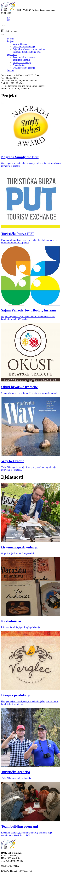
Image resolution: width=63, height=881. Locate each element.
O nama (10, 70)
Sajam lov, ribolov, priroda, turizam (29, 49)
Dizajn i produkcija (22, 62)
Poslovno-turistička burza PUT (27, 52)
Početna (10, 38)
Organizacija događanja (24, 67)
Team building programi (24, 57)
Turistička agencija (21, 60)
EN (8, 17)
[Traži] (2, 29)
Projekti (10, 41)
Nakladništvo (19, 65)
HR (8, 20)
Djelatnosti (12, 54)
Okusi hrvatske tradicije (24, 46)
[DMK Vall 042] (9, 10)
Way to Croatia (20, 44)
